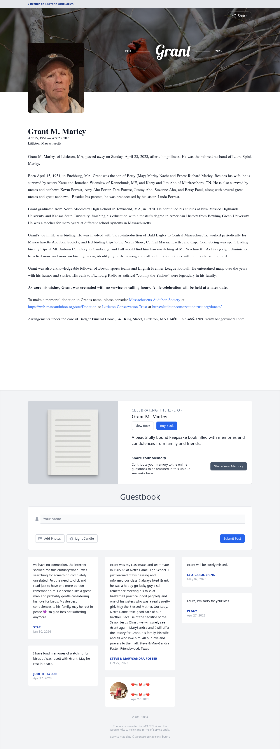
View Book (142, 426)
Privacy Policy (127, 730)
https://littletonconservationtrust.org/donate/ (187, 306)
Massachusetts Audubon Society (154, 299)
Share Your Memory (228, 466)
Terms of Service (152, 730)
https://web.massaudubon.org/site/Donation (62, 306)
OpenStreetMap (144, 737)
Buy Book (166, 426)
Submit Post (232, 538)
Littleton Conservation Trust (124, 306)
